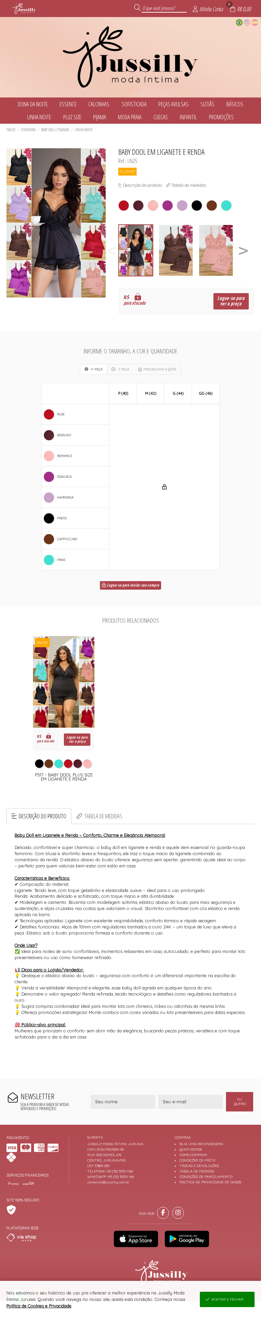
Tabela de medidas (103, 816)
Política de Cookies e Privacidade (38, 1305)
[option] (138, 250)
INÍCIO (10, 130)
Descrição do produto (42, 816)
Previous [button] (111, 250)
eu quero (240, 1101)
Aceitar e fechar (227, 1299)
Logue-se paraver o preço (231, 301)
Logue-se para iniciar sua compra (132, 586)
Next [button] (243, 250)
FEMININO (28, 130)
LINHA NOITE (84, 130)
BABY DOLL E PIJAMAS (55, 130)
